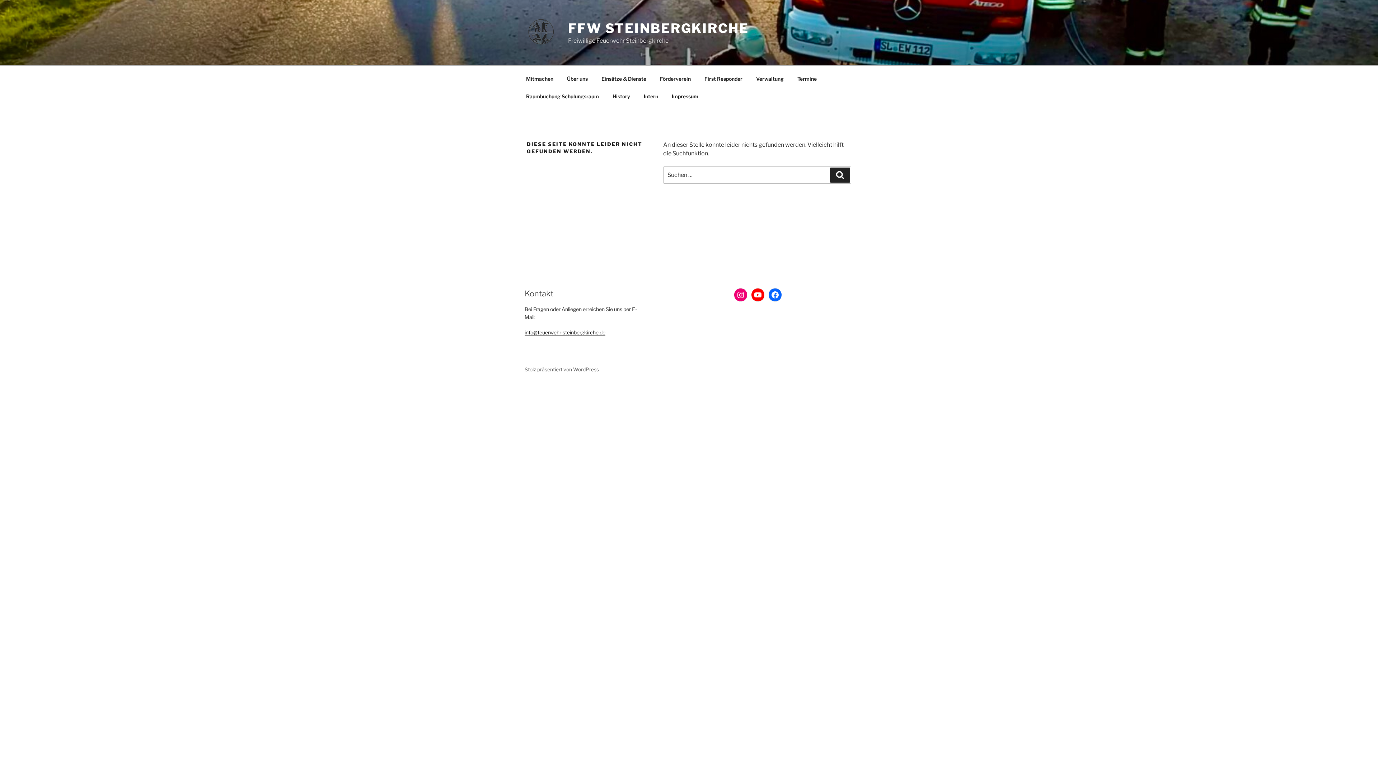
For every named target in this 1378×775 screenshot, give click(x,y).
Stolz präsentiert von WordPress (562, 369)
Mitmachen (539, 79)
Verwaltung (770, 79)
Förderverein (675, 79)
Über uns (577, 79)
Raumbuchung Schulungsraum (562, 96)
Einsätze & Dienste (623, 79)
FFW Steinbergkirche (658, 28)
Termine (807, 79)
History (621, 96)
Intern (651, 96)
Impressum (685, 96)
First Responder (723, 79)
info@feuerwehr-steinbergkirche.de (565, 332)
